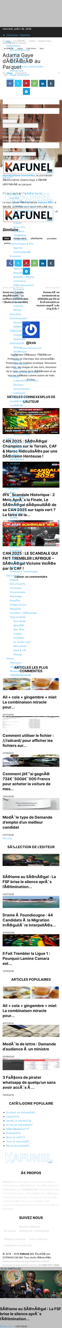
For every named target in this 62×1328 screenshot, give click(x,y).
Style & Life (19, 650)
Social (16, 417)
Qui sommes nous (20, 49)
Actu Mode (19, 621)
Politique (14, 376)
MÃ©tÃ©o (19, 326)
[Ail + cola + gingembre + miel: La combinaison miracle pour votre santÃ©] (31, 992)
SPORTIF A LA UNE (21, 442)
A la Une (14, 198)
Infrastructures (21, 434)
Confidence (16, 505)
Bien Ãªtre (18, 629)
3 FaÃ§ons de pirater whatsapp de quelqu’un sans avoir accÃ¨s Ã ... (29, 1082)
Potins (13, 529)
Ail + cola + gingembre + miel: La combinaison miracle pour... (30, 1010)
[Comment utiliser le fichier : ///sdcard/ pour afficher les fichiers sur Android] (31, 722)
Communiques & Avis (21, 243)
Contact (10, 78)
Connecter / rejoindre (18, 35)
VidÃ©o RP (16, 679)
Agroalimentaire (22, 264)
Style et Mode (17, 617)
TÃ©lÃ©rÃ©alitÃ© (20, 675)
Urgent (17, 214)
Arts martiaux (17, 446)
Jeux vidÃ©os (18, 563)
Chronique (15, 587)
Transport (15, 430)
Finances (18, 301)
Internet (14, 558)
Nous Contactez (38, 1239)
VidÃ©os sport (18, 683)
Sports (10, 438)
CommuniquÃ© (22, 251)
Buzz (13, 492)
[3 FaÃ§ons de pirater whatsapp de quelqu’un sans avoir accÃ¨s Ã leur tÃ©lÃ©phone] (31, 1064)
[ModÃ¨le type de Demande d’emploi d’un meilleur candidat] (31, 804)
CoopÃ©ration (21, 334)
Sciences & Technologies (20, 542)
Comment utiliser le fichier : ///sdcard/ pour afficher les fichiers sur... (28, 740)
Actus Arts (19, 227)
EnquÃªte (15, 600)
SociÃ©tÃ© (16, 405)
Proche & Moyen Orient (26, 372)
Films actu (15, 662)
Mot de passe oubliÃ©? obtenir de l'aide (25, 129)
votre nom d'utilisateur (15, 106)
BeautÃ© (18, 272)
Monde (17, 368)
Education (15, 314)
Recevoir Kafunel (15, 83)
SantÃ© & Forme (19, 401)
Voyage (17, 654)
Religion (17, 422)
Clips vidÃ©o (17, 666)
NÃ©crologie (17, 521)
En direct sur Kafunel (25, 206)
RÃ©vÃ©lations (18, 534)
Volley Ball (15, 484)
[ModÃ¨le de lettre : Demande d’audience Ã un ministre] (31, 1031)
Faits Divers (16, 513)
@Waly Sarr (6, 1326)
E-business (16, 550)
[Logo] (28, 221)
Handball (15, 463)
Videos (10, 658)
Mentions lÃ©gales (29, 1226)
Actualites (11, 193)
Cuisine (17, 633)
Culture (14, 218)
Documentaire (17, 592)
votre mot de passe (13, 117)
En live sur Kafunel (23, 210)
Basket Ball (16, 451)
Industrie (18, 305)
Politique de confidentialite (28, 66)
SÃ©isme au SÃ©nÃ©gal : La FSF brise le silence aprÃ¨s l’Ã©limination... (29, 881)
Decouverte (12, 575)
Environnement (18, 318)
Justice (17, 413)
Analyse (14, 579)
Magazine (15, 608)
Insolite (14, 517)
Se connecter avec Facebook (20, 125)
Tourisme (18, 426)
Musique (14, 670)
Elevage (17, 293)
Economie (15, 256)
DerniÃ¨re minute (23, 202)
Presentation (13, 45)
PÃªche (17, 310)
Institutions (19, 393)
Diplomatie (19, 339)
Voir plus (7, 838)
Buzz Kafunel (17, 496)
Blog (8, 41)
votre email (9, 150)
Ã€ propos (10, 1230)
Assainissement (22, 322)
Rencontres (19, 646)
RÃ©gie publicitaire (15, 1239)
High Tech (15, 554)
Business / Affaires (23, 276)
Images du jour (18, 604)
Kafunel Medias (18, 58)
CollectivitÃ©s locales (25, 380)
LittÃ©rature (20, 239)
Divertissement (18, 509)
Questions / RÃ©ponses (23, 612)
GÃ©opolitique (18, 330)
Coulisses (18, 637)
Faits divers (12, 488)
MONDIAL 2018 (18, 471)
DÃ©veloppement (23, 285)
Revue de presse (19, 397)
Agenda (17, 247)
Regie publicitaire (19, 74)
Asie (15, 355)
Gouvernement (21, 388)
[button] (8, 185)
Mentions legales (19, 62)
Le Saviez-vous (22, 641)
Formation (18, 409)
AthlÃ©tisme (17, 459)
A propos (15, 54)
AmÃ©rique (20, 351)
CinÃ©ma (18, 231)
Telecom (14, 567)
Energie (17, 297)
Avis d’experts (17, 583)
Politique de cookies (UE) (18, 1245)
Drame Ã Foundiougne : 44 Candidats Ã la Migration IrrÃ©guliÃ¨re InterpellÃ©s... (29, 920)
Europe (17, 359)
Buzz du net (16, 500)
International (17, 343)
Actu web (15, 546)
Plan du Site (16, 70)
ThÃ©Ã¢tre (19, 235)
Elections (18, 384)
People (14, 525)
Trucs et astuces (19, 538)
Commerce (19, 280)
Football (14, 467)
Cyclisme (15, 455)
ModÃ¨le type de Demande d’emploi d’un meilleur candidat (27, 822)
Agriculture (19, 260)
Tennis (13, 480)
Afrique (17, 347)
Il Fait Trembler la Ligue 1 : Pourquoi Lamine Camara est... (26, 958)
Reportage (16, 596)
